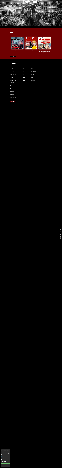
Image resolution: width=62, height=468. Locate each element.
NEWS (21, 27)
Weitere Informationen (7, 455)
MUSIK (29, 27)
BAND (33, 27)
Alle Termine (12, 101)
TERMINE (25, 27)
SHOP (36, 27)
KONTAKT (40, 27)
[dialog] (5, 458)
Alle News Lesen (13, 56)
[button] (5, 466)
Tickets (45, 84)
